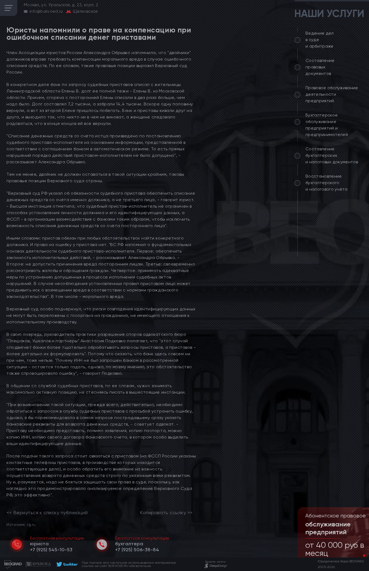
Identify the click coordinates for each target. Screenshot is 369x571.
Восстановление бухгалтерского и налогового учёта (327, 183)
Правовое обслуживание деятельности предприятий (332, 94)
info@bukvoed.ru (46, 11)
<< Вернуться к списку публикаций (47, 512)
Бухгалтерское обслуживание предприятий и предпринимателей (327, 124)
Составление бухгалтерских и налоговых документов (332, 155)
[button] (360, 556)
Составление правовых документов (320, 67)
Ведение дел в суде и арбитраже (320, 40)
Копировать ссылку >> (166, 512)
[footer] (66, 564)
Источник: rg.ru (20, 524)
